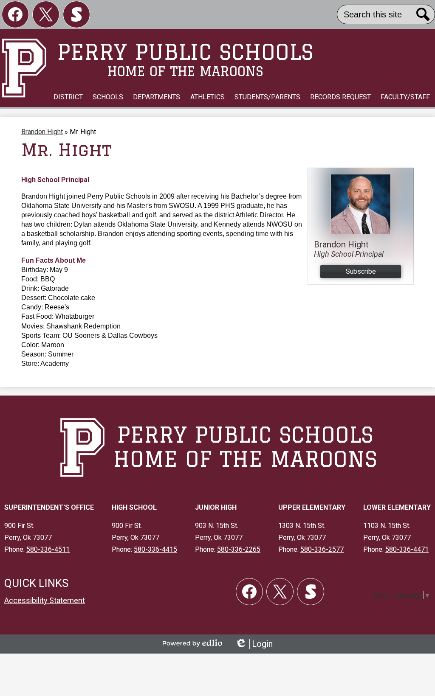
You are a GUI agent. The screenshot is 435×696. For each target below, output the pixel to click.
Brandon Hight (42, 132)
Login (254, 644)
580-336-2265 (238, 549)
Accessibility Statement (44, 600)
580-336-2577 (322, 549)
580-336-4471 (407, 549)
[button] (68, 97)
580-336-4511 (48, 549)
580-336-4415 (155, 549)
